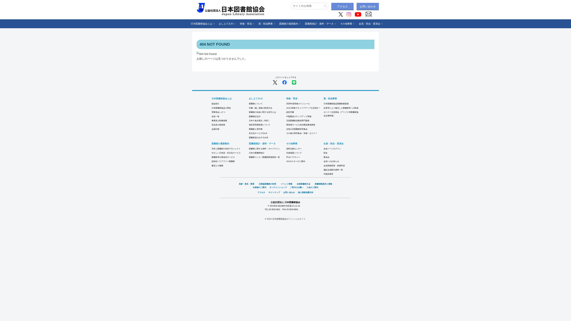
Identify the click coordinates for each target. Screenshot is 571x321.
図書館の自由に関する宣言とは (262, 112)
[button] (325, 6)
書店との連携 (217, 166)
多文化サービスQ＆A (258, 133)
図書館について (255, 104)
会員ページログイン (332, 149)
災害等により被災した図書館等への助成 (341, 108)
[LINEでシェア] (294, 82)
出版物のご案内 (259, 187)
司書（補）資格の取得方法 (260, 108)
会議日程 (215, 129)
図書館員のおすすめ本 (258, 137)
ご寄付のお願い (296, 187)
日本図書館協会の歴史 (221, 108)
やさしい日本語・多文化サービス (226, 153)
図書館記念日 (255, 116)
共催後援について (294, 153)
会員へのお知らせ (331, 161)
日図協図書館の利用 (267, 184)
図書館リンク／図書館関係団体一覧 (264, 157)
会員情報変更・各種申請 (334, 166)
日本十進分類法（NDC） (259, 120)
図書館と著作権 (255, 129)
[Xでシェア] (275, 82)
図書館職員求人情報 (323, 184)
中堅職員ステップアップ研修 (298, 116)
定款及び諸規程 (218, 125)
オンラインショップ (278, 187)
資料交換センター (294, 149)
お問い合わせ (368, 6)
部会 (325, 153)
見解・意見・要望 (246, 184)
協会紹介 (215, 104)
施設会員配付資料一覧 (333, 170)
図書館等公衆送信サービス (223, 157)
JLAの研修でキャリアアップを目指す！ (303, 108)
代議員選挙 (328, 174)
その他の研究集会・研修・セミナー (301, 133)
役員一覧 (215, 116)
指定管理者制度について (259, 125)
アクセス (342, 6)
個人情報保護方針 (305, 192)
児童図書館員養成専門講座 (297, 120)
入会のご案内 (312, 187)
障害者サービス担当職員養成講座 (300, 125)
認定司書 (290, 112)
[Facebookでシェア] (284, 82)
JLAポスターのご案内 (295, 161)
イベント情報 (286, 184)
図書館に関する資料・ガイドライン (264, 149)
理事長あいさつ (218, 112)
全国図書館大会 (303, 184)
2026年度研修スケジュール (298, 104)
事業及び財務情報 (219, 120)
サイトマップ (274, 192)
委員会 (326, 157)
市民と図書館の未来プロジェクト (226, 149)
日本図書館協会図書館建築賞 (336, 104)
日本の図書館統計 (256, 153)
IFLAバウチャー (293, 157)
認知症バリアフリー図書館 (223, 161)
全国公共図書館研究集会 (297, 129)
